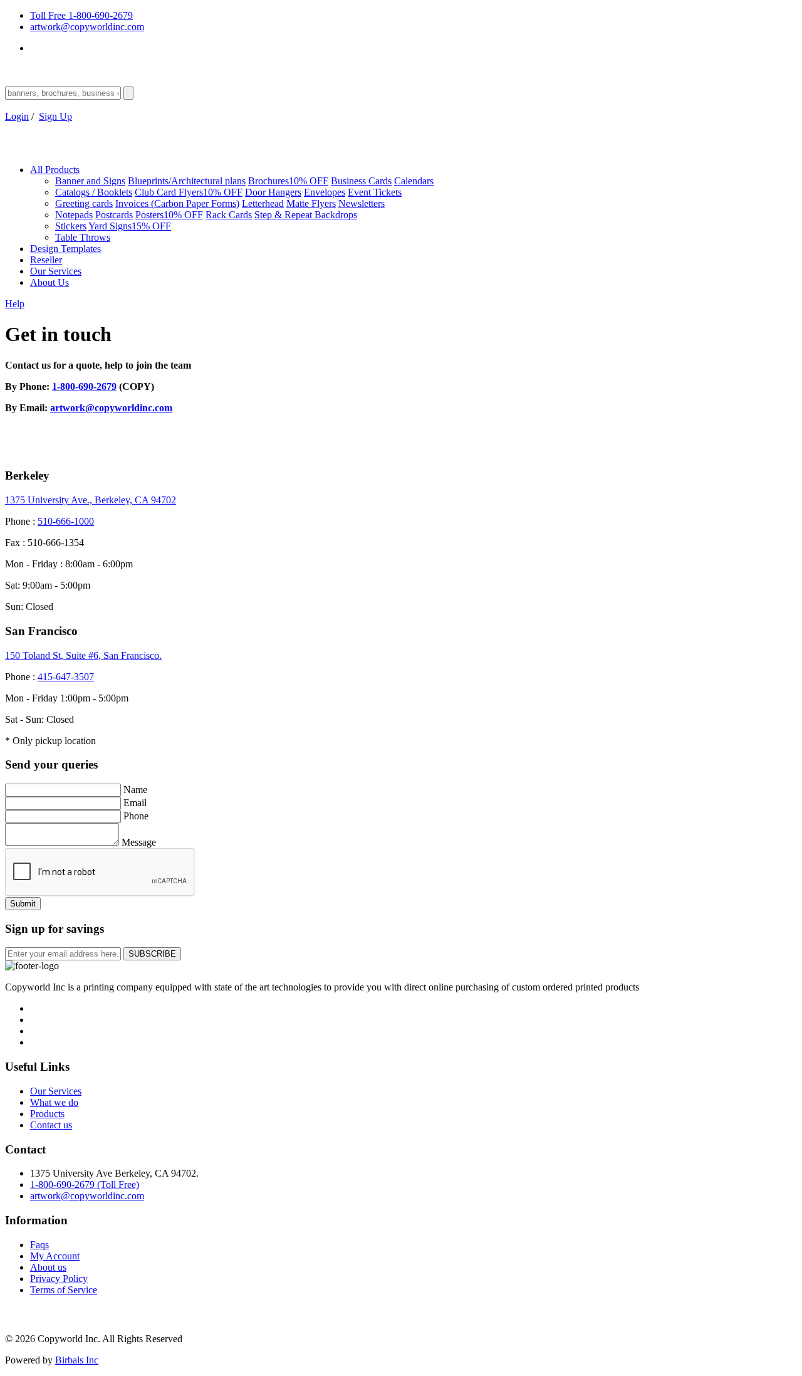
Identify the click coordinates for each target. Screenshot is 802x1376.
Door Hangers (273, 192)
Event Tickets (375, 192)
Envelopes (324, 192)
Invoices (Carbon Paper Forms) (177, 203)
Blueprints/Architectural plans (187, 181)
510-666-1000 (66, 521)
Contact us (51, 1125)
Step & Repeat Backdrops (305, 214)
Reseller (46, 260)
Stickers (70, 226)
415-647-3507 (66, 676)
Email (135, 802)
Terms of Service (63, 1289)
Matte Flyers (311, 203)
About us (48, 1267)
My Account (55, 1256)
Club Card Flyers (188, 192)
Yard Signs (129, 226)
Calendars (414, 181)
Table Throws (82, 237)
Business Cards (361, 181)
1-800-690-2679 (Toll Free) (84, 1184)
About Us (49, 282)
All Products (55, 169)
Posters (169, 214)
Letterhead (263, 203)
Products (47, 1113)
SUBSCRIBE (152, 953)
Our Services (55, 271)
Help (14, 303)
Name (135, 789)
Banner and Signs (90, 181)
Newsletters (361, 203)
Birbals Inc (76, 1360)
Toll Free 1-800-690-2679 (81, 15)
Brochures (288, 181)
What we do (54, 1102)
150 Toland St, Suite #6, (83, 655)
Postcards (114, 214)
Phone (135, 816)
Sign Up (55, 116)
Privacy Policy (59, 1278)
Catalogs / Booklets (93, 192)
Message (139, 842)
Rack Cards (229, 214)
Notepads (74, 214)
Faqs (39, 1244)
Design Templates (65, 248)
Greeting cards (84, 203)
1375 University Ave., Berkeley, (90, 500)
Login (17, 116)
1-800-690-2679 (84, 386)
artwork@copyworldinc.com (87, 26)
